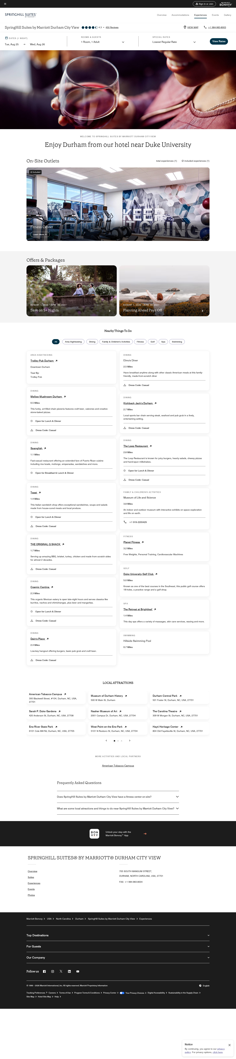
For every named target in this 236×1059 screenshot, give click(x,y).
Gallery (227, 15)
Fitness (140, 341)
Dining (92, 341)
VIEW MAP (192, 27)
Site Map (30, 997)
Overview (161, 15)
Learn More (39, 234)
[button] (204, 3)
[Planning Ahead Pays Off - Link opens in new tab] (164, 290)
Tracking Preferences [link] (35, 993)
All (56, 341)
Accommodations (180, 15)
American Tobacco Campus (118, 765)
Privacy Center (109, 993)
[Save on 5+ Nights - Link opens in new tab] (71, 290)
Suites (31, 877)
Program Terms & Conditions (87, 993)
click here (218, 1052)
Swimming (177, 341)
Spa (163, 341)
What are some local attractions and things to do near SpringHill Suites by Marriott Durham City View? (115, 808)
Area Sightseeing (73, 341)
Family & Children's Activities (116, 341)
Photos (31, 895)
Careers (52, 993)
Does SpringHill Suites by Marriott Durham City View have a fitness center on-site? (104, 796)
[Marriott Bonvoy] (224, 4)
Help (57, 997)
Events (215, 15)
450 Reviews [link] (112, 27)
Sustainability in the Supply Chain (183, 993)
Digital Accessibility (156, 993)
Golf (153, 341)
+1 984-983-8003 (217, 27)
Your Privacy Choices (134, 993)
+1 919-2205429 (138, 522)
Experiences (200, 15)
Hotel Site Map (44, 997)
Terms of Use (65, 993)
